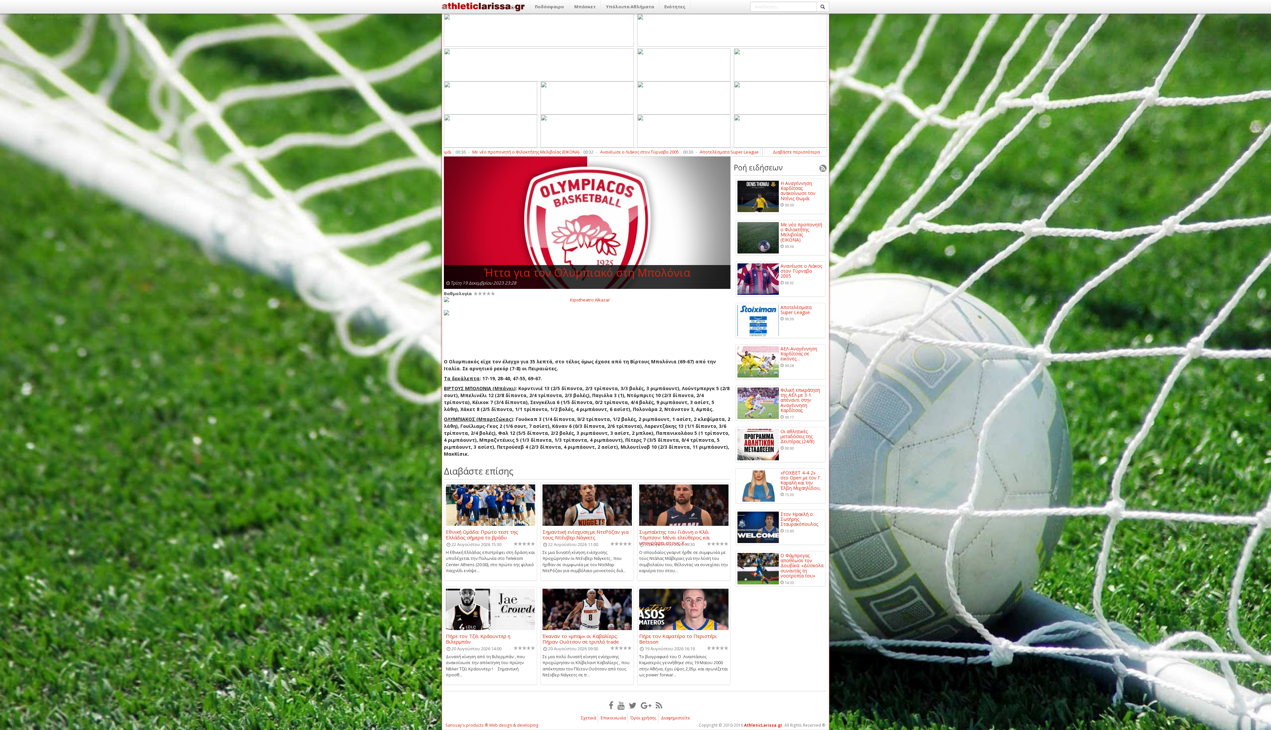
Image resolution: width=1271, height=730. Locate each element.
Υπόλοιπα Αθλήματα (630, 7)
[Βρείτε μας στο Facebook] (611, 705)
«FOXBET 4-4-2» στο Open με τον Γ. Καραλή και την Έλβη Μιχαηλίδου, (801, 480)
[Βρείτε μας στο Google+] (646, 705)
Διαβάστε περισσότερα (796, 152)
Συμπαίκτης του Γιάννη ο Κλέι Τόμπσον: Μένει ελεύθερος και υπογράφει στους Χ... (674, 534)
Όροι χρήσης (643, 718)
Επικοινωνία (613, 718)
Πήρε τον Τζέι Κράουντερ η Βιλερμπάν (478, 638)
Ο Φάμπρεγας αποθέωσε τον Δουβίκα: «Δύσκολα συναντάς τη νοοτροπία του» (802, 565)
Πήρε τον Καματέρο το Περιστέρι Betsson (678, 638)
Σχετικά (588, 718)
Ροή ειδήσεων (758, 167)
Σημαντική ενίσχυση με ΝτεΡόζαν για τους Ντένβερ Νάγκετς (585, 534)
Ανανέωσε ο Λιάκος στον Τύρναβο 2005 (509, 152)
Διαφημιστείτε (675, 718)
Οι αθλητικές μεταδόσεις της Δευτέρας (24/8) (797, 436)
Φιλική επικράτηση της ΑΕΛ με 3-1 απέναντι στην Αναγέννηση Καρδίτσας (800, 400)
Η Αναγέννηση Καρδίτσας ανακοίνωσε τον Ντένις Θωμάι (798, 191)
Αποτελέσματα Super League (599, 152)
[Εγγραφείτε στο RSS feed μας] (659, 705)
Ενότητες (674, 7)
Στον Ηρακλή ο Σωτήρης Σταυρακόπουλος (799, 519)
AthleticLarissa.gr (763, 725)
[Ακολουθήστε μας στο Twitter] (632, 705)
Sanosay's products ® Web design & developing (492, 725)
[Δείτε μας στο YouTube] (621, 705)
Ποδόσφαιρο (549, 7)
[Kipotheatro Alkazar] (587, 299)
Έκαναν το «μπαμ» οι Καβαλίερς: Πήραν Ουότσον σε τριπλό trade (580, 638)
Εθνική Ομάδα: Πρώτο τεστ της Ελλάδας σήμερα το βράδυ (482, 534)
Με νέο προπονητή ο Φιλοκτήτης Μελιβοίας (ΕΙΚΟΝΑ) (801, 232)
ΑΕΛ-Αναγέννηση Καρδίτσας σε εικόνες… (690, 152)
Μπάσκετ (585, 7)
